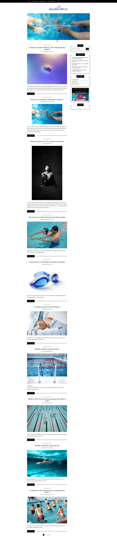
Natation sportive (43, 1)
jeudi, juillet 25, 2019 (49, 309)
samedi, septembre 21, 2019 (49, 219)
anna (42, 101)
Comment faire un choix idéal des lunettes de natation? (47, 262)
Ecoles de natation (51, 1)
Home (29, 1)
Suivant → (49, 534)
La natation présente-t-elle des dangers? (47, 307)
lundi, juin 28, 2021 (49, 143)
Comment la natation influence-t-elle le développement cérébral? (80, 58)
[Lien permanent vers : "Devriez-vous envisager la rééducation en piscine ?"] (47, 114)
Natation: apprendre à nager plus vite (47, 445)
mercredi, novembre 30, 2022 (49, 101)
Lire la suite (30, 93)
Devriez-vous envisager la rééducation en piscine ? (47, 99)
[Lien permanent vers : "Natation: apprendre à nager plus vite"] (47, 463)
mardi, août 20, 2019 (49, 264)
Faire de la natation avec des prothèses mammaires (47, 141)
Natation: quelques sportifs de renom (47, 349)
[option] (58, 26)
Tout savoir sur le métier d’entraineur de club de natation (47, 217)
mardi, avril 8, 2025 (49, 51)
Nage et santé (35, 1)
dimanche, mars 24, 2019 (49, 494)
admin (44, 51)
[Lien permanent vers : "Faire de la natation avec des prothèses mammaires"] (47, 172)
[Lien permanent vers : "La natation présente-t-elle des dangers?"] (47, 323)
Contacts (58, 1)
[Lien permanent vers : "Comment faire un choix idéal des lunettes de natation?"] (47, 279)
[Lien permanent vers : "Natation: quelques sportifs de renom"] (47, 368)
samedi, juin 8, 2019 (49, 351)
